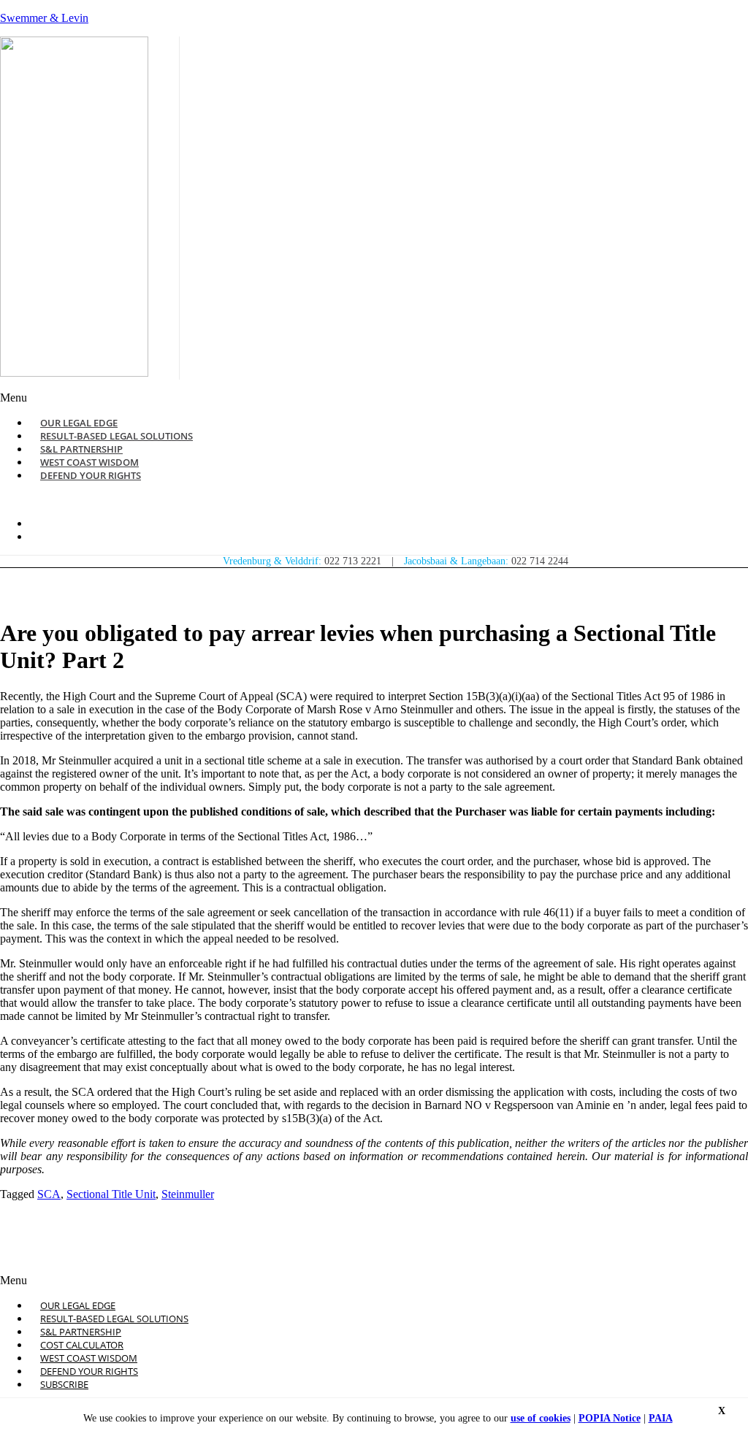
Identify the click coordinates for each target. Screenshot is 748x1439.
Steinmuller (187, 1194)
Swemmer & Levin (44, 18)
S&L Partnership (80, 1331)
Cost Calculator (81, 1344)
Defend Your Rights (90, 475)
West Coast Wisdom (88, 1358)
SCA (49, 1194)
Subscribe (64, 1384)
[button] (256, 397)
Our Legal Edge (77, 1305)
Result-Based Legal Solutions (114, 1318)
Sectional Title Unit (111, 1194)
